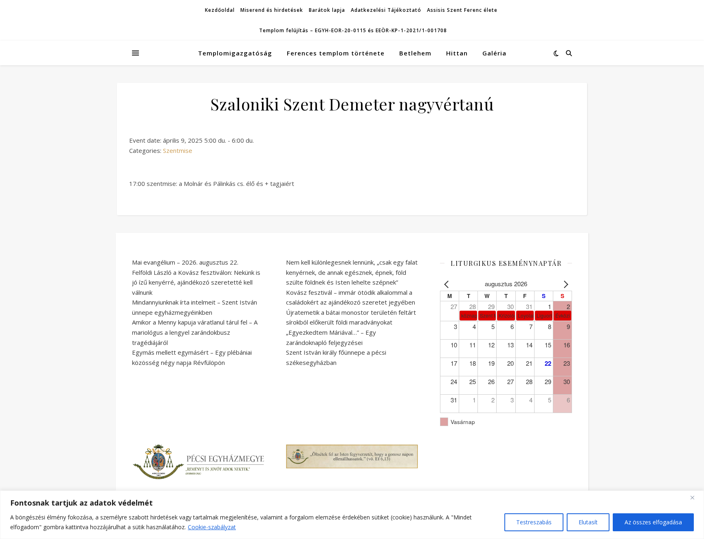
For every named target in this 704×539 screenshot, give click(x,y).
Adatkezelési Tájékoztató (386, 10)
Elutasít (588, 522)
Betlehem (415, 53)
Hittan (457, 53)
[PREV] (447, 284)
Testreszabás (534, 522)
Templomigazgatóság (235, 53)
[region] (352, 514)
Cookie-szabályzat (212, 527)
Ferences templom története (336, 53)
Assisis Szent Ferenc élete (462, 10)
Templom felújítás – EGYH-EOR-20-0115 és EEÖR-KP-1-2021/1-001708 (353, 30)
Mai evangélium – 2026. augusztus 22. (185, 262)
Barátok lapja (327, 10)
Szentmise (177, 150)
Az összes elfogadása (653, 522)
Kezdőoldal (220, 10)
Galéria (494, 53)
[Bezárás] (695, 497)
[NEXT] (564, 284)
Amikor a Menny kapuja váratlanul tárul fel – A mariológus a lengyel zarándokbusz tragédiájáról (194, 332)
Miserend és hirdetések (271, 10)
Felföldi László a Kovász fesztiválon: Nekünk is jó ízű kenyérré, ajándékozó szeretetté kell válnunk (196, 282)
